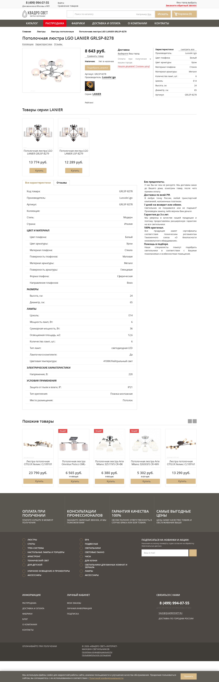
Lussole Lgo (109, 77)
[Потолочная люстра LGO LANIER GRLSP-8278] (51, 70)
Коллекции (28, 44)
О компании (137, 23)
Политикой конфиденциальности (106, 678)
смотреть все (187, 49)
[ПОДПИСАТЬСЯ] (193, 552)
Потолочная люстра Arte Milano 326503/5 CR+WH (145, 463)
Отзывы (58, 44)
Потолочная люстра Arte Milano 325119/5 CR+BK (109, 463)
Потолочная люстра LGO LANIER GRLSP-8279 (38, 152)
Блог (25, 619)
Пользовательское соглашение (96, 655)
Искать (163, 14)
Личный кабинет (78, 595)
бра (149, 14)
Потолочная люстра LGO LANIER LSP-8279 (73, 152)
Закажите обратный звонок (181, 5)
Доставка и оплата (106, 23)
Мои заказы (74, 603)
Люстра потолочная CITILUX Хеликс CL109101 (38, 463)
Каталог (32, 23)
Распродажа (54, 23)
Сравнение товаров (67, 5)
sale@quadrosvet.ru (170, 613)
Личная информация (79, 608)
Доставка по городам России (176, 618)
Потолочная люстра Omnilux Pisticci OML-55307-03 (74, 463)
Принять (188, 676)
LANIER (97, 94)
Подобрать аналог (97, 67)
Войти (60, 2)
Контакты (161, 23)
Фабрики (78, 23)
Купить (39, 170)
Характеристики (43, 44)
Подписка (73, 613)
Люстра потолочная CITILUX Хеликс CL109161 (181, 463)
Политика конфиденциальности (97, 652)
